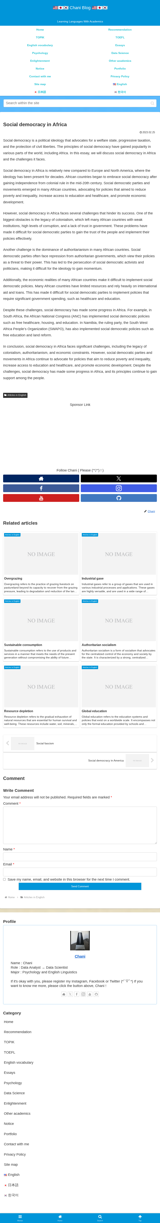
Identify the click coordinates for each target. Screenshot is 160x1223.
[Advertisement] (80, 435)
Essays (9, 1073)
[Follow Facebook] (41, 488)
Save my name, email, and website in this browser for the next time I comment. (69, 879)
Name (9, 849)
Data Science (14, 1093)
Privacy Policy (15, 1154)
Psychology (13, 1083)
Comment (12, 803)
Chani (80, 956)
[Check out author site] (41, 478)
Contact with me (16, 1144)
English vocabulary (18, 1062)
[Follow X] (119, 478)
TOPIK (9, 1042)
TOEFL (9, 1052)
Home (8, 1022)
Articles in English (16, 395)
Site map (11, 1165)
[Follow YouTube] (41, 498)
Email (8, 864)
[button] (152, 103)
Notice (9, 1124)
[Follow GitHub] (119, 498)
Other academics (17, 1114)
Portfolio (10, 1134)
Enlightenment (15, 1103)
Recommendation (17, 1032)
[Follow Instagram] (119, 488)
